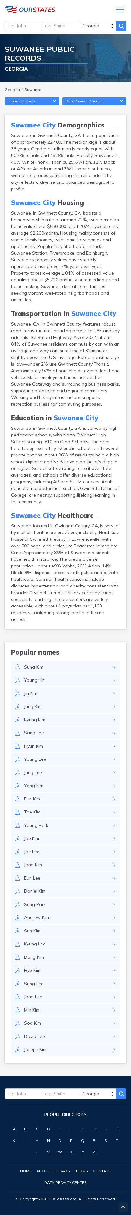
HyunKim (33, 746)
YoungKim (35, 680)
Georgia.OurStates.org (30, 9)
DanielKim (34, 891)
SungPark (35, 904)
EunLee (32, 878)
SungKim (33, 667)
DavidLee (34, 1036)
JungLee (33, 772)
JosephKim (35, 1049)
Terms (81, 1171)
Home (25, 1171)
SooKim (32, 1023)
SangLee (34, 733)
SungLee (34, 983)
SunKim (32, 931)
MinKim (31, 1010)
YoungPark (36, 825)
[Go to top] (123, 1207)
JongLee (33, 996)
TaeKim (32, 812)
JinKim (30, 693)
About (43, 1171)
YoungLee (35, 759)
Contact (102, 1171)
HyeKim (32, 970)
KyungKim (34, 720)
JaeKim (31, 838)
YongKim (33, 785)
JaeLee (31, 852)
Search (121, 26)
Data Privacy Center (65, 1182)
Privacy (63, 1171)
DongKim (34, 957)
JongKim (33, 865)
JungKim (33, 706)
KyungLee (34, 944)
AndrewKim (36, 917)
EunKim (32, 799)
